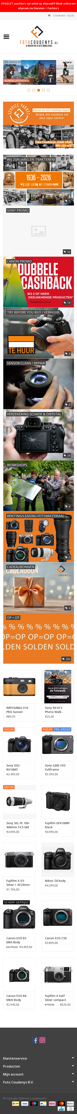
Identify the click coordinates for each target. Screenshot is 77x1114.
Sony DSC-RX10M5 (13, 767)
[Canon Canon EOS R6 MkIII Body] (19, 974)
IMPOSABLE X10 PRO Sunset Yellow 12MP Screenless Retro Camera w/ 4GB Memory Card (18, 710)
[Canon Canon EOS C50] (58, 917)
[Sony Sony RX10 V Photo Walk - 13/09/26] (58, 686)
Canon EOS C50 (56, 938)
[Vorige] (11, 73)
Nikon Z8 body (55, 881)
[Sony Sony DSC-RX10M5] (19, 744)
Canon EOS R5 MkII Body (16, 940)
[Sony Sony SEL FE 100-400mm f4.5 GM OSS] (19, 802)
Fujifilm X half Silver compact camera (55, 998)
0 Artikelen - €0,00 (63, 15)
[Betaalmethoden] (15, 1103)
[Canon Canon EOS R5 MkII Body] (19, 917)
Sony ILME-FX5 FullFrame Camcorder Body (57, 767)
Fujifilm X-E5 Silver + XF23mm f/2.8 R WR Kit (18, 883)
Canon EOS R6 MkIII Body (16, 998)
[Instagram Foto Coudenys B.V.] (42, 1040)
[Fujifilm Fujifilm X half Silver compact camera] (58, 974)
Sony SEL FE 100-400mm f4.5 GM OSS (18, 825)
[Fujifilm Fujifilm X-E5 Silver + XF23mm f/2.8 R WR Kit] (19, 859)
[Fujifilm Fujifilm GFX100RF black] (58, 802)
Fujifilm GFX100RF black (57, 825)
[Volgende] (66, 73)
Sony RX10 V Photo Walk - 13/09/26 (54, 710)
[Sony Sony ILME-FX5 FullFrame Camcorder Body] (58, 744)
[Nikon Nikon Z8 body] (58, 859)
